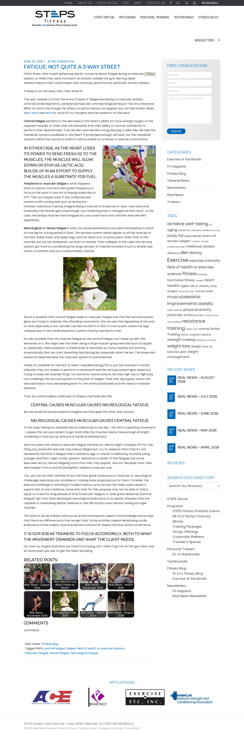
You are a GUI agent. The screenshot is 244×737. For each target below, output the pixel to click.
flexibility (202, 274)
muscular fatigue (36, 653)
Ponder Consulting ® (127, 728)
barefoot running (211, 230)
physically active (180, 315)
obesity (205, 303)
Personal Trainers (181, 549)
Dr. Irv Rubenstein (186, 554)
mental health (204, 291)
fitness (189, 274)
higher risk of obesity (195, 286)
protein (199, 315)
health (199, 280)
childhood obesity (200, 246)
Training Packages (187, 526)
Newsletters (176, 187)
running (203, 329)
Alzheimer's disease (189, 230)
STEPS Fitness (55, 20)
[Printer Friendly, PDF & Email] (150, 74)
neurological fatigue (84, 653)
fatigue (71, 648)
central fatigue (54, 648)
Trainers (173, 202)
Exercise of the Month (184, 159)
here (35, 113)
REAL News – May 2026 (197, 430)
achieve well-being (187, 224)
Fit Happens (176, 166)
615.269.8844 (210, 3)
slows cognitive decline (196, 334)
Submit (176, 131)
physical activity (197, 309)
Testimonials (177, 561)
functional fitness (181, 280)
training (212, 340)
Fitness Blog (50, 644)
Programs (175, 506)
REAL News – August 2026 (196, 379)
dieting (195, 252)
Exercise (177, 260)
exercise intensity (204, 260)
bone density (193, 236)
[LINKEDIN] (186, 3)
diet (184, 252)
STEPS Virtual (177, 499)
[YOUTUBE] (194, 3)
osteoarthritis (175, 310)
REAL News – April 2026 (198, 447)
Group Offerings (185, 531)
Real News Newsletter (190, 596)
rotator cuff (191, 329)
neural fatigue (59, 653)
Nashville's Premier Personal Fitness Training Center (65, 728)
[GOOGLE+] (179, 3)
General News (178, 180)
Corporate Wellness (188, 536)
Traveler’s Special (187, 542)
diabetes (173, 253)
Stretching (201, 340)
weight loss (178, 346)
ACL (211, 224)
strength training (181, 339)
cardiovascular (176, 246)
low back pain (186, 291)
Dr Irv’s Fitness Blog (188, 573)
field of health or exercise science (100, 648)
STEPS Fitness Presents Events (196, 511)
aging (172, 230)
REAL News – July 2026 (197, 396)
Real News (175, 195)
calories (195, 241)
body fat (175, 235)
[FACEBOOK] (171, 3)
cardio (205, 241)
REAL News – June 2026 (198, 413)
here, (27, 113)
